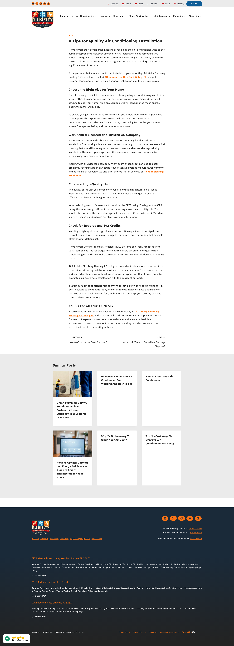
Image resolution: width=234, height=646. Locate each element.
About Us (35, 539)
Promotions (54, 539)
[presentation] (72, 384)
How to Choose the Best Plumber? (88, 340)
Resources (44, 539)
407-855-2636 (40, 617)
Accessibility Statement (169, 632)
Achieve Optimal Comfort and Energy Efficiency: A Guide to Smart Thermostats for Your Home (72, 470)
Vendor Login (97, 539)
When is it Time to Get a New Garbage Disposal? (144, 342)
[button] (16, 638)
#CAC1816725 (196, 538)
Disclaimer (153, 632)
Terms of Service (139, 632)
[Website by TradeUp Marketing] (192, 632)
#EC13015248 (196, 532)
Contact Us (64, 539)
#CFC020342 (195, 528)
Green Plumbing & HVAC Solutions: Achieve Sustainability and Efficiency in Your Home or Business (72, 410)
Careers (87, 539)
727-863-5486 (40, 575)
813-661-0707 (40, 596)
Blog (71, 36)
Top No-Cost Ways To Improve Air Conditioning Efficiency (160, 440)
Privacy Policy (124, 632)
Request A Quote (76, 539)
